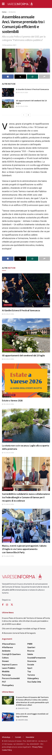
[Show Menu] (3, 4)
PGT (4, 682)
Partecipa (6, 675)
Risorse (30, 651)
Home (4, 12)
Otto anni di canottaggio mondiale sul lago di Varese (23, 629)
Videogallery (33, 678)
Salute (30, 654)
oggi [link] (38, 165)
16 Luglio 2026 (8, 452)
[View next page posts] (28, 115)
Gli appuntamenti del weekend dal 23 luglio (23, 355)
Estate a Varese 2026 (12, 400)
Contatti (18, 737)
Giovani (7, 540)
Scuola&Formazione (36, 658)
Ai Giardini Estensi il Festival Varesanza (32, 89)
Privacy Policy (37, 747)
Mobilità (5, 671)
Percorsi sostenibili (11, 678)
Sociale (30, 665)
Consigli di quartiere (11, 654)
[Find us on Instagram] (7, 604)
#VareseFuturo (8, 644)
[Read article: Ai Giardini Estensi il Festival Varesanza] (8, 92)
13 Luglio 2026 (8, 504)
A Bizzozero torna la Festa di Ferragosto (19, 633)
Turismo (31, 675)
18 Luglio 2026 (8, 404)
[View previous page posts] (24, 115)
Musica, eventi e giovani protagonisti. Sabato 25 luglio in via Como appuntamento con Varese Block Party (24, 549)
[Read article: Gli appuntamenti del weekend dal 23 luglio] (8, 103)
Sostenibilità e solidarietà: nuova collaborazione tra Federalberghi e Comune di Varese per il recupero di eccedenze (26, 497)
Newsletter (30, 737)
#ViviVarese (9, 350)
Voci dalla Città (34, 682)
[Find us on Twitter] (12, 604)
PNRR (29, 644)
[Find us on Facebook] (2, 604)
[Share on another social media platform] (44, 76)
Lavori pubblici (8, 668)
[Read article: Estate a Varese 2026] (26, 380)
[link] (38, 165)
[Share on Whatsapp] (32, 76)
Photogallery (8, 685)
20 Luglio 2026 (22, 92)
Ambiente (12, 12)
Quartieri (31, 647)
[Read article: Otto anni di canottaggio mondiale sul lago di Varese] (8, 717)
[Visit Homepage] (20, 4)
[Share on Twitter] (20, 76)
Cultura (8, 305)
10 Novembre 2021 (9, 45)
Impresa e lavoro (9, 665)
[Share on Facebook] (8, 76)
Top (29, 671)
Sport (29, 668)
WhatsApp (6, 737)
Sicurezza (31, 661)
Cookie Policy (7, 750)
